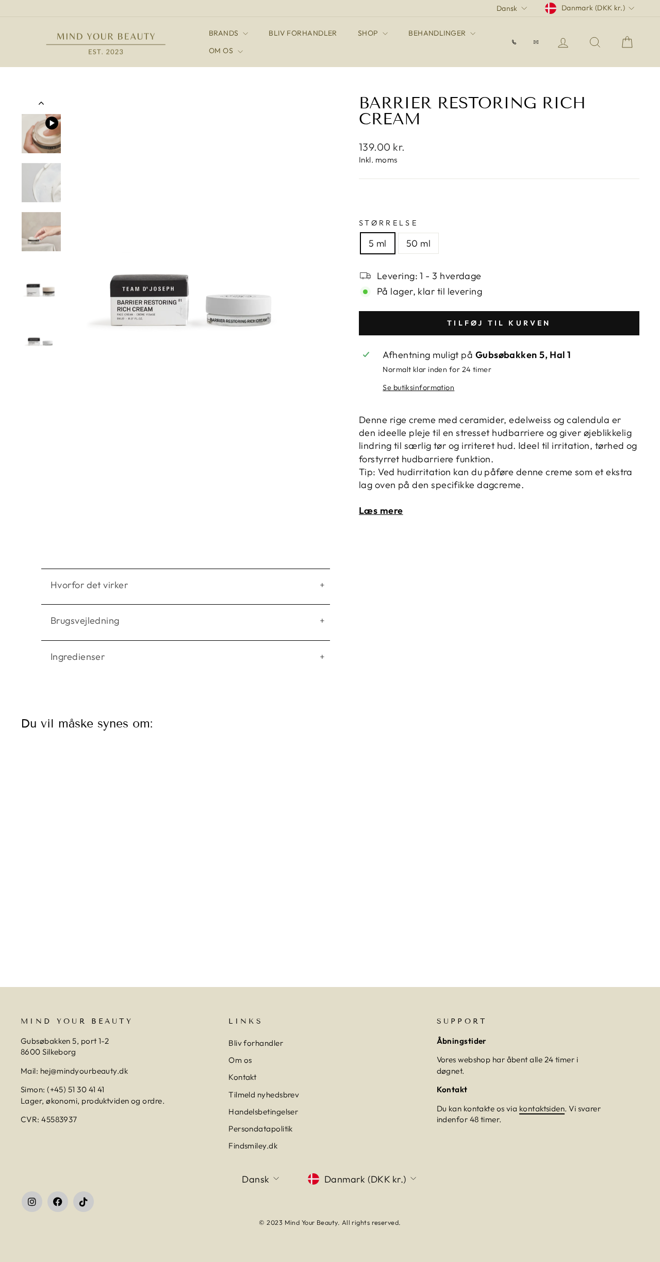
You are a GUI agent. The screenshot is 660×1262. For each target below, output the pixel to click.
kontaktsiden (542, 1108)
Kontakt (242, 1077)
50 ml (418, 243)
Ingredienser (78, 656)
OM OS (222, 50)
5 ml (378, 243)
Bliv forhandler (255, 1043)
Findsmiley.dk (252, 1146)
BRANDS (224, 33)
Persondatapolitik (260, 1129)
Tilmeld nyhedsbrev (263, 1094)
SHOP (369, 33)
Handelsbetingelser (263, 1112)
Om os (240, 1060)
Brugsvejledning (85, 620)
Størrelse (388, 223)
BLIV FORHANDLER (303, 33)
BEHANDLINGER (438, 33)
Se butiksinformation (418, 387)
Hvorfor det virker (89, 585)
